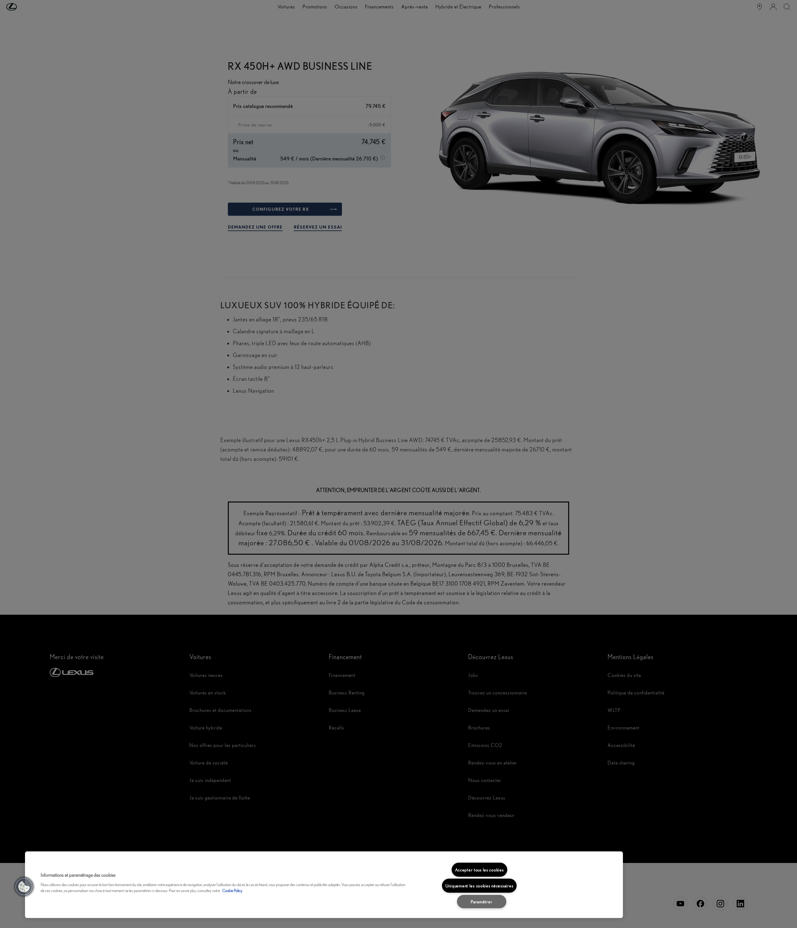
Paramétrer (481, 901)
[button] (24, 887)
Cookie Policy (232, 891)
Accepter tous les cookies (479, 869)
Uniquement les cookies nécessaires (479, 885)
